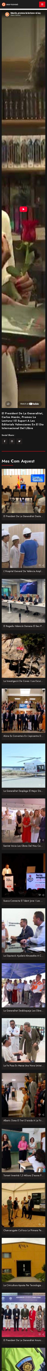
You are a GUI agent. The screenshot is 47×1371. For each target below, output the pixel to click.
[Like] (40, 510)
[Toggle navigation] (42, 4)
